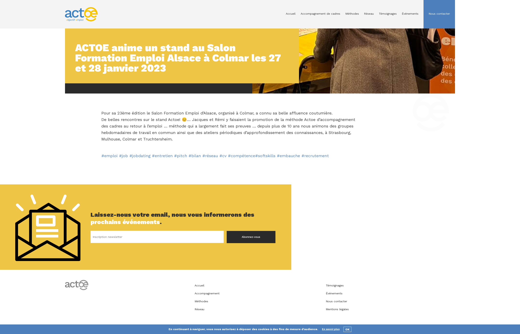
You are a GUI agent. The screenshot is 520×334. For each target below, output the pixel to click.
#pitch (180, 155)
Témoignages (388, 13)
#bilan (194, 155)
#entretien (162, 155)
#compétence (241, 155)
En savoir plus (331, 329)
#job (123, 155)
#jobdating (140, 155)
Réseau (369, 13)
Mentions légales (337, 309)
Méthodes (352, 13)
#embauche (288, 155)
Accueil (291, 13)
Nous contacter (439, 13)
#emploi (109, 155)
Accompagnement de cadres (320, 13)
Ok (347, 329)
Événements (410, 13)
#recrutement (315, 155)
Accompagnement (207, 293)
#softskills (265, 155)
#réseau (210, 155)
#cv (222, 155)
